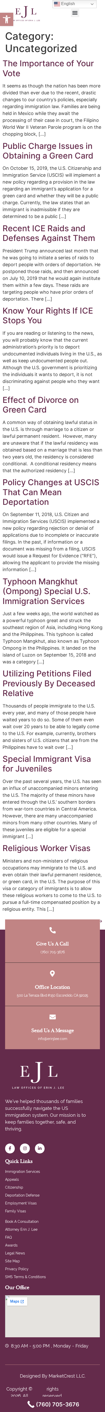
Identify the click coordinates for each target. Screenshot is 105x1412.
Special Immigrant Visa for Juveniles (47, 764)
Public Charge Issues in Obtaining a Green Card (48, 151)
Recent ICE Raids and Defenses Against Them (49, 233)
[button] (6, 19)
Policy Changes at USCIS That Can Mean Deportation (51, 492)
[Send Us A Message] (52, 1017)
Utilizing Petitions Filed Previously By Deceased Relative (49, 683)
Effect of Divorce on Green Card (41, 405)
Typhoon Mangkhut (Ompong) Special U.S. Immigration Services (46, 591)
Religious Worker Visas (46, 848)
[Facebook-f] (10, 1148)
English (67, 4)
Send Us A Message (52, 1030)
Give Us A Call (52, 943)
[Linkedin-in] (40, 1148)
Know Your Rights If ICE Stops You (48, 315)
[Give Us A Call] (52, 930)
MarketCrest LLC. (67, 1376)
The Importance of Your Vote (48, 68)
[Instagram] (25, 1148)
